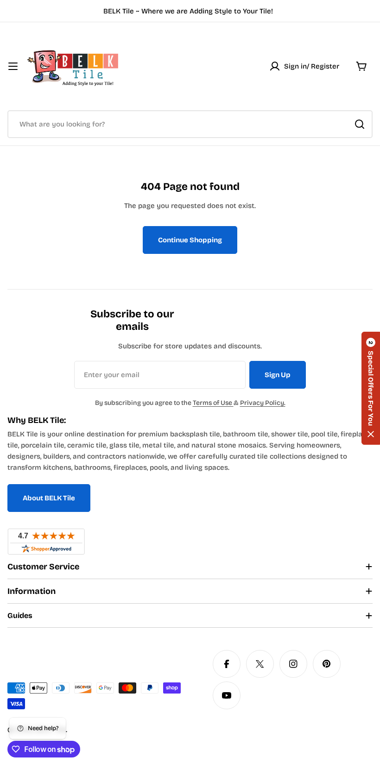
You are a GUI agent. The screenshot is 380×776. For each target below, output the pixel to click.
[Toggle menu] (13, 66)
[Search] (359, 124)
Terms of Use (213, 403)
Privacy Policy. (262, 403)
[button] (370, 388)
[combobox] (190, 124)
